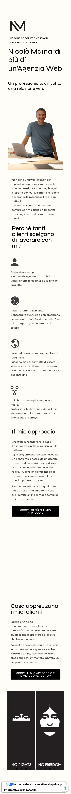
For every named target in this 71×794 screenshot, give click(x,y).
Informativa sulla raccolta (20, 790)
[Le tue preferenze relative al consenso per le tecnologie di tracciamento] (65, 788)
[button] (16, 769)
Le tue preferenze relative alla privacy (37, 784)
